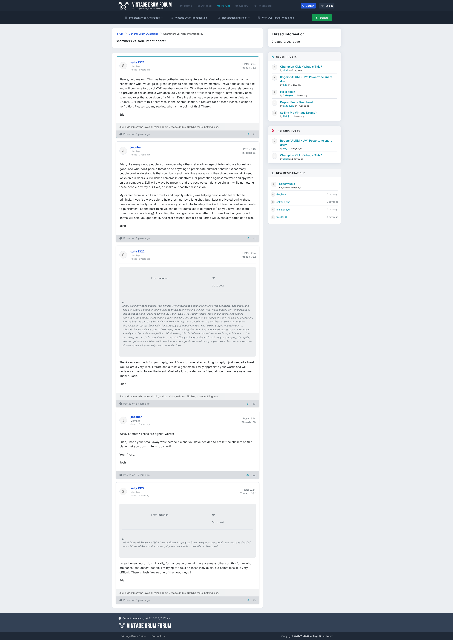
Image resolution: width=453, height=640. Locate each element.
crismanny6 (283, 209)
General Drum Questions (143, 33)
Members (265, 5)
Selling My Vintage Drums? (298, 112)
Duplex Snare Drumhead (296, 102)
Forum (225, 5)
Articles (206, 5)
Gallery (243, 5)
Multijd (287, 116)
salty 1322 (289, 105)
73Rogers (288, 95)
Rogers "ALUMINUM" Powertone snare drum (306, 79)
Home (188, 5)
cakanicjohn (283, 201)
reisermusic (287, 184)
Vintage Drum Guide (133, 636)
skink (286, 70)
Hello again (287, 91)
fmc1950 (281, 216)
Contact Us (158, 636)
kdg (285, 85)
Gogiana (281, 194)
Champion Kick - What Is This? (301, 66)
